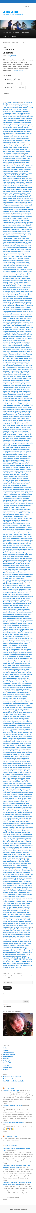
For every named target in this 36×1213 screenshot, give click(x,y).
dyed (16, 326)
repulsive (20, 722)
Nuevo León (25, 629)
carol (20, 215)
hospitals (16, 451)
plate (23, 678)
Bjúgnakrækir (21, 177)
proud (21, 702)
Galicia (15, 393)
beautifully (11, 164)
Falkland (20, 358)
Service (5, 767)
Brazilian (15, 193)
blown (11, 180)
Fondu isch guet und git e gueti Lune (21, 378)
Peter (15, 671)
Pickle (24, 673)
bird (14, 175)
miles (16, 582)
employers (14, 342)
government (26, 415)
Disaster (20, 313)
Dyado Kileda (10, 326)
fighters (27, 367)
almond (5, 117)
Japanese (27, 480)
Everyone (5, 355)
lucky (28, 545)
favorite (12, 362)
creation (26, 282)
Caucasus (15, 220)
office (17, 636)
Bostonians (10, 189)
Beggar (9, 166)
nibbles (9, 618)
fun (21, 389)
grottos (29, 422)
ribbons (28, 725)
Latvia (8, 531)
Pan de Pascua (27, 651)
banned (21, 155)
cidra (29, 247)
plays (8, 680)
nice (12, 618)
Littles (4, 542)
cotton (14, 276)
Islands (5, 475)
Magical (13, 554)
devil (4, 309)
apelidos (10, 127)
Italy (15, 475)
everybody (24, 353)
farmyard (15, 360)
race (27, 711)
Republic (14, 722)
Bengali (28, 169)
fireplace (26, 371)
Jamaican (19, 478)
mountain (10, 596)
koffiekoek (11, 515)
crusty (4, 287)
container (19, 271)
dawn (29, 295)
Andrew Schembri (8, 122)
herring (16, 438)
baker (13, 151)
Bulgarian (11, 200)
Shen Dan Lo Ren (7, 773)
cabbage (26, 204)
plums (8, 682)
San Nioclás (27, 747)
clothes (15, 253)
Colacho (5, 258)
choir (11, 235)
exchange (11, 355)
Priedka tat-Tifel (16, 698)
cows (8, 280)
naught (9, 611)
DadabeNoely (16, 293)
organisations (23, 642)
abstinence (16, 104)
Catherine (25, 218)
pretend (28, 694)
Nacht (29, 604)
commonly (19, 262)
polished (24, 683)
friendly (24, 386)
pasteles (11, 660)
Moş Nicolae (26, 594)
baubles (5, 162)
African (19, 109)
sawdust (15, 754)
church (8, 247)
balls (9, 153)
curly (26, 289)
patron (4, 662)
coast (13, 255)
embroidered (6, 342)
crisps (21, 284)
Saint (25, 743)
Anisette (29, 124)
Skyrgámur (15, 789)
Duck (12, 324)
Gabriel (24, 391)
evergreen (17, 353)
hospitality (10, 451)
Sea (10, 760)
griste (19, 422)
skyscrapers (22, 789)
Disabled (5, 313)
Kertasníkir (27, 505)
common (12, 262)
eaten (16, 329)
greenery (14, 420)
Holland (24, 445)
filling (31, 369)
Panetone (23, 653)
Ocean (10, 636)
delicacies (28, 300)
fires (10, 373)
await (18, 144)
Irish (20, 473)
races (31, 711)
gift (19, 404)
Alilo (22, 115)
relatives (21, 718)
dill (23, 311)
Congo (25, 267)
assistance (17, 137)
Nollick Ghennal (14, 625)
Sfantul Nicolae (7, 769)
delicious (15, 302)
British (9, 197)
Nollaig (15, 624)
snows (26, 794)
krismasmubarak (7, 524)
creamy (21, 282)
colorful (16, 260)
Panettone (29, 653)
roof (25, 734)
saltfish (24, 745)
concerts (10, 267)
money (5, 593)
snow (8, 794)
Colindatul (26, 258)
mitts (16, 589)
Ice (31, 456)
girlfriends (26, 405)
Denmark (29, 302)
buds (31, 198)
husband (12, 456)
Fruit (4, 389)
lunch (23, 547)
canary (28, 207)
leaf (7, 534)
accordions (6, 106)
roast (19, 731)
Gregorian (11, 422)
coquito (5, 275)
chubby (18, 246)
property (5, 702)
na (22, 604)
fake (12, 358)
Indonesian (22, 467)
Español (8, 349)
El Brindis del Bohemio (25, 335)
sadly (4, 743)
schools (26, 756)
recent (15, 714)
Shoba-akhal (13, 776)
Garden (28, 395)
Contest (25, 271)
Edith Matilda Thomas (15, 331)
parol (15, 658)
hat (29, 433)
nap (12, 607)
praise (4, 693)
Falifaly (16, 358)
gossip (21, 415)
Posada (12, 689)
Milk (24, 582)
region (28, 716)
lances (25, 527)
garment (19, 396)
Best (20, 171)
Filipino (24, 369)
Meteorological (7, 580)
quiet (20, 711)
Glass (11, 407)
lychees (20, 549)
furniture (5, 391)
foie (4, 378)
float (8, 376)
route (12, 736)
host (21, 451)
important (12, 465)
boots (30, 187)
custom (18, 291)
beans (27, 162)
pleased (13, 680)
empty (19, 342)
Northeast (5, 627)
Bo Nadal (29, 180)
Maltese (30, 560)
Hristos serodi (10, 455)
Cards (29, 213)
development (26, 307)
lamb (17, 527)
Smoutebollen (15, 792)
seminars (9, 763)
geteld (4, 404)
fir (20, 371)
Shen (28, 771)
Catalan (14, 218)
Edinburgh (5, 331)
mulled (28, 598)
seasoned (5, 762)
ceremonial (29, 222)
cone (14, 267)
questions (5, 711)
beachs (19, 162)
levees (15, 536)
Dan (4, 295)
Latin (4, 531)
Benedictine (22, 169)
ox (14, 647)
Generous (11, 400)
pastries (22, 660)
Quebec (16, 709)
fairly (28, 356)
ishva (29, 473)
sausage (18, 753)
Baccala (15, 147)
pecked (5, 665)
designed (21, 306)
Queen (21, 709)
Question (26, 709)
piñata (11, 674)
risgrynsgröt (28, 729)
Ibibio (25, 456)
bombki (10, 186)
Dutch (4, 326)
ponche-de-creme (11, 685)
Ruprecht (10, 738)
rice (8, 727)
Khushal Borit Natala (17, 509)
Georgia (27, 400)
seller (4, 763)
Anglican (5, 124)
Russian (23, 738)
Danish (13, 295)
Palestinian (10, 651)
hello (31, 436)
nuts (18, 631)
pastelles (17, 660)
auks (22, 140)
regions (5, 718)
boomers (19, 187)
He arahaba (20, 435)
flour (15, 376)
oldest (27, 636)
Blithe (23, 178)
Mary (21, 565)
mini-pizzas (15, 584)
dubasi (9, 324)
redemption (23, 716)
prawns (14, 693)
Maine (26, 554)
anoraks (15, 126)
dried (21, 322)
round (8, 736)
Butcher (25, 202)
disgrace (17, 315)
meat (21, 573)
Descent (11, 306)
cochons (23, 255)
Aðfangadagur (7, 146)
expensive (11, 356)
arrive (4, 135)
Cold (9, 258)
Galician (19, 393)
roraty (4, 736)
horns (17, 449)
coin (21, 256)
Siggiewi (17, 780)
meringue (5, 578)
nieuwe (25, 618)
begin (18, 166)
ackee (11, 106)
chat (15, 227)
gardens (5, 396)
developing (19, 307)
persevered (25, 669)
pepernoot (23, 665)
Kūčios (28, 524)
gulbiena (26, 425)
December (20, 296)
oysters (26, 647)
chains (21, 224)
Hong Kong (17, 447)
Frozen (28, 387)
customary (24, 291)
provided (26, 702)
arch (25, 131)
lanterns (11, 529)
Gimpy (4, 405)
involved (11, 473)
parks (12, 658)
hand (19, 431)
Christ (4, 237)
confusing (19, 267)
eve (4, 353)
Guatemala (18, 424)
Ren (24, 720)
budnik (27, 198)
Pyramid (24, 707)
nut (16, 631)
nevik (4, 616)
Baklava (28, 151)
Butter (30, 202)
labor (28, 525)
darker (20, 295)
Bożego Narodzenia (11, 191)
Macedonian (22, 551)
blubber (16, 180)
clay (23, 251)
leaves (10, 534)
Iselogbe (24, 473)
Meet (9, 574)
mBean (22, 571)
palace (4, 651)
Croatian (5, 286)
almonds (10, 117)
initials (11, 469)
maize (4, 556)
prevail (19, 696)
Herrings (21, 438)
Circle (22, 249)
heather (5, 436)
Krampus (25, 518)
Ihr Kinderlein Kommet (23, 460)
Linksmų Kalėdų (19, 538)
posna (22, 689)
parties (26, 658)
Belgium (13, 167)
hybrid (17, 456)
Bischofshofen (26, 175)
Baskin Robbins (20, 160)
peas (29, 663)
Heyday (29, 438)
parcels (28, 656)
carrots (5, 217)
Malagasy (26, 556)
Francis (28, 382)
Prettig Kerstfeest (8, 696)
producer (12, 700)
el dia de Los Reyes (8, 336)
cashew (17, 217)
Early (31, 327)
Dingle (26, 311)
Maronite (5, 565)
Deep (15, 300)
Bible (24, 173)
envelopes (11, 347)
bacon (24, 147)
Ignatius (8, 460)
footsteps (26, 380)
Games (28, 393)
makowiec (20, 556)
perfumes (10, 669)
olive (16, 638)
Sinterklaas (19, 785)
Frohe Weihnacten (20, 387)
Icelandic (16, 458)
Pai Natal (11, 649)
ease (7, 329)
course (5, 280)
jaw (12, 482)
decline (11, 298)
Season (28, 760)
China (17, 233)
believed (18, 167)
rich (16, 727)
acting (15, 106)
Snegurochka (29, 792)
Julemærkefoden (15, 491)
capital (14, 213)
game (24, 393)
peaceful (17, 663)
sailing (21, 743)
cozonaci (19, 280)
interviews (20, 471)
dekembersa (20, 300)
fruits (11, 389)
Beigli (27, 166)
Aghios (14, 111)
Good (26, 413)
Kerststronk (13, 505)
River (4, 731)
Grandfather (15, 416)
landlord (30, 527)
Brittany (14, 197)
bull (22, 200)
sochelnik (5, 796)
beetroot (26, 164)
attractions (6, 140)
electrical (5, 338)
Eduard (27, 331)
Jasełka (5, 482)
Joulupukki (22, 487)
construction (6, 271)
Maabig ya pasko (28, 549)
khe (13, 507)
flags (28, 373)
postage (26, 689)
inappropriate (29, 465)
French (23, 384)
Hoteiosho (28, 451)
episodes (28, 347)
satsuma (5, 753)
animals (18, 124)
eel (30, 331)
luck (25, 545)
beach (15, 162)
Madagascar (6, 553)
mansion (28, 562)
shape (24, 769)
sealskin (23, 760)
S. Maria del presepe (21, 742)
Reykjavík (5, 725)
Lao (15, 529)
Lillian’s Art (6, 36)
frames (18, 382)
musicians (21, 602)
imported (18, 465)
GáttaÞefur (14, 398)
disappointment (12, 313)
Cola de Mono (27, 256)
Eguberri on (19, 333)
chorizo (30, 235)
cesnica (11, 224)
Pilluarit (7, 674)
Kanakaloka (21, 496)
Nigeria (29, 618)
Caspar (22, 217)
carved (13, 217)
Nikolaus (16, 620)
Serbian (5, 765)
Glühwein (17, 409)
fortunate (5, 382)
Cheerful (24, 227)
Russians (29, 738)
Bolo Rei (21, 184)
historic (5, 442)
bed (16, 164)
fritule (9, 387)
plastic (15, 678)
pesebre (11, 671)
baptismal (5, 157)
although (19, 117)
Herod (11, 438)
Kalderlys (5, 495)
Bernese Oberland (8, 171)
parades (13, 656)
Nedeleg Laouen (7, 613)
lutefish (15, 549)
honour (23, 447)
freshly (8, 386)
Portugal (29, 687)
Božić (19, 191)
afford (10, 109)
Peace (12, 663)
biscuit (4, 177)
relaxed (26, 718)
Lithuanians (25, 540)
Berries (16, 171)
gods (4, 413)
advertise (5, 109)
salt (16, 745)
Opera (14, 640)
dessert (8, 307)
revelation (29, 723)
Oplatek (18, 640)
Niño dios (5, 622)
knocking (5, 515)
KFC (10, 507)
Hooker (28, 447)
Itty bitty (23, 475)
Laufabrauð (13, 531)
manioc (18, 562)
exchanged (18, 355)
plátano (20, 678)
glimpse (25, 407)
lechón (20, 534)
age (10, 111)
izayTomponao (13, 476)
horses (5, 451)
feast (16, 362)
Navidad (14, 611)
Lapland (19, 529)
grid (16, 422)
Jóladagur (24, 485)
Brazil (10, 193)
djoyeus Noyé (20, 316)
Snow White (14, 794)
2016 (11, 104)
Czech (10, 293)
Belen (8, 167)
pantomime (21, 654)
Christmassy (12, 244)
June (31, 491)
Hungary (20, 455)
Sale (8, 745)
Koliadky (15, 516)
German (10, 402)
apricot (11, 131)
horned (13, 449)
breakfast (5, 195)
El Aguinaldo (15, 335)
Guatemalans (25, 424)
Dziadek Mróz (22, 326)
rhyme (19, 725)
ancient (29, 120)
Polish (19, 683)
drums (4, 324)
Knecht (27, 513)
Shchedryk (6, 771)
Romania (8, 734)
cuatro (24, 287)
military (20, 582)
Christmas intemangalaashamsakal (13, 240)
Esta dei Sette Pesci (17, 349)
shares (28, 769)
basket (13, 160)
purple (4, 707)
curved (13, 291)
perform (5, 669)
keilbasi (12, 504)
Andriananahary (18, 122)
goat (14, 411)
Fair (25, 356)
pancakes (12, 653)
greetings (5, 422)
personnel (5, 671)
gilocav (28, 404)
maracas (12, 564)
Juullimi (5, 493)
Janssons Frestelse (8, 480)
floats (11, 376)
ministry (20, 584)
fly (26, 376)
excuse (24, 355)
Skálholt (8, 787)
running (5, 738)
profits (23, 700)
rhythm (23, 725)
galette (10, 393)
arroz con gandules (12, 135)
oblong (26, 634)
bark (13, 158)
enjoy (31, 344)
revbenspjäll (6, 723)
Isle (8, 475)
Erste (4, 349)
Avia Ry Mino (20, 142)
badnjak (22, 149)
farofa (20, 360)
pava (19, 662)
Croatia (26, 284)
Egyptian (30, 333)
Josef (13, 487)
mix (20, 589)
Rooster (28, 734)
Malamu (13, 558)
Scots (16, 758)
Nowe (20, 629)
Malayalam (19, 558)
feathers (21, 362)
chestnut (23, 229)
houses (13, 453)
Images (26, 462)
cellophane (18, 222)
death (9, 296)
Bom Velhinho (28, 184)
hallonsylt (18, 429)
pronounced (29, 700)
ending (4, 344)
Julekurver (28, 489)
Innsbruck (29, 469)
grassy (5, 418)
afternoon (5, 111)
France (23, 382)
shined (21, 774)
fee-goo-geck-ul (12, 364)
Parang (19, 656)
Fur (28, 389)
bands (9, 155)
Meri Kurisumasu (27, 576)
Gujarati (18, 425)
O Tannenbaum (28, 633)
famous (5, 360)
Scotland (11, 758)
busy (21, 202)
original (30, 642)
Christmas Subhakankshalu (17, 242)
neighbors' (11, 614)
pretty (15, 696)
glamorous (6, 407)
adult (16, 108)
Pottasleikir (15, 691)
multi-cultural (6, 600)
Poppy (25, 685)
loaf (12, 542)
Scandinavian (6, 756)
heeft (13, 436)
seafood (14, 760)
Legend (25, 534)
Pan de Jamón (18, 651)
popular (29, 685)
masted (5, 569)
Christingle (16, 237)
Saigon (17, 743)
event (12, 353)
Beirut (4, 167)
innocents (22, 469)
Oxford (18, 647)
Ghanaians (14, 404)
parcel (23, 656)
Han (16, 431)
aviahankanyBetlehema (9, 144)
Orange (5, 642)
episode (23, 347)
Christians (10, 237)
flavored (18, 375)
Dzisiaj (28, 326)
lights (8, 538)
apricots (16, 131)
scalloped (27, 754)
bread (20, 193)
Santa (25, 749)
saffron (12, 743)
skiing (25, 787)
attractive (12, 140)
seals (18, 760)
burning (13, 202)
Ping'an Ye (29, 674)
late (31, 529)
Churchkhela (20, 247)
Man (4, 562)
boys (4, 191)
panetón (17, 653)
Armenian (26, 133)
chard (23, 226)
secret (11, 762)
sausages (25, 753)
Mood (26, 593)
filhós (19, 369)
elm (4, 340)
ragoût (8, 713)
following (7, 378)
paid (15, 649)
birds (16, 175)
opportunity (29, 640)
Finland (12, 371)
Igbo (4, 460)
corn (9, 275)
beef (19, 164)
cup (18, 289)
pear (25, 663)
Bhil (16, 173)
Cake (6, 206)
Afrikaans (24, 109)
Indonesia (15, 467)
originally (5, 644)
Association (24, 137)
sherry (13, 774)
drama (17, 320)
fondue (5, 380)
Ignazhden (14, 460)
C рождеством (16, 204)
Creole (4, 284)
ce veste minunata (24, 220)
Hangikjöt (5, 433)
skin (4, 789)
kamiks (15, 496)
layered (22, 531)
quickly (16, 711)
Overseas (5, 647)
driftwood (26, 322)
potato (4, 691)
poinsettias (23, 682)
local (29, 542)
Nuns (31, 629)
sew (29, 767)
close (11, 253)
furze (13, 391)
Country (23, 278)
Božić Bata (25, 191)
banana (5, 155)
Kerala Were (18, 504)
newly (4, 618)
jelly (15, 482)
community (6, 264)
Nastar (20, 607)
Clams (10, 251)
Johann (5, 485)
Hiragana (26, 440)
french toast (29, 384)
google (12, 415)
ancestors (23, 120)
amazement (11, 118)
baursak (10, 162)
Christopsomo (21, 244)
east (11, 329)
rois (28, 733)
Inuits (7, 473)
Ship (28, 774)
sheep (15, 771)
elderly (24, 336)
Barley (28, 158)
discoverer (6, 315)
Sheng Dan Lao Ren (18, 773)
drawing (5, 322)
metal (22, 578)
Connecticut (15, 269)
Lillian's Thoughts (13, 102)
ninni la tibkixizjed (28, 620)
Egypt (25, 333)
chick (4, 231)
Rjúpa (12, 731)
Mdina (4, 573)
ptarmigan (16, 703)
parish (4, 658)
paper (4, 656)
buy (4, 204)
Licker (24, 536)
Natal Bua (25, 607)
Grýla (8, 424)
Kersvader (21, 505)
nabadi (25, 604)
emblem (15, 340)
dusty (28, 324)
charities (28, 226)
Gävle (20, 398)
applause (14, 129)
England (22, 344)
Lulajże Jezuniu (7, 547)
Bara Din (11, 157)
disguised (23, 315)
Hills (18, 440)
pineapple (17, 674)
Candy (16, 211)
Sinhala (13, 785)
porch (18, 687)
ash (28, 135)
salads (29, 743)
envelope (5, 347)
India (4, 467)
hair (25, 427)
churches (13, 247)
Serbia (29, 763)
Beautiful (5, 164)
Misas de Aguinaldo (25, 587)
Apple (19, 129)
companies (13, 264)
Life (28, 536)
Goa (11, 411)
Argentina (5, 133)
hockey (5, 445)
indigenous (9, 467)
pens (13, 665)
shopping (28, 776)
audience (18, 140)
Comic (27, 260)
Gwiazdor (12, 427)
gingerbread (17, 405)
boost (24, 187)
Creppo (9, 284)
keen (24, 502)
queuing (11, 711)
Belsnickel (28, 167)
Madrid (18, 553)
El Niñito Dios (18, 336)
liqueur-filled (28, 538)
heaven (10, 436)
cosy (10, 276)
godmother (27, 411)
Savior (30, 753)
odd (14, 636)
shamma (19, 769)
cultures (9, 289)
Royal (20, 736)
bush (17, 202)
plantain (26, 676)
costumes (5, 276)
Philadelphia (27, 671)
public (21, 703)
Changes (29, 224)
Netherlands (18, 614)
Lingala (13, 538)
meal (8, 573)
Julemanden (6, 491)
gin (8, 405)
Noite (11, 624)
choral (25, 235)
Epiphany (17, 347)
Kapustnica (11, 498)
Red (11, 716)
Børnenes (8, 204)
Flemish (24, 375)
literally (14, 540)
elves (6, 340)
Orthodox (18, 644)
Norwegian (23, 627)
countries (17, 278)
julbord (15, 489)
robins (4, 733)
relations (15, 718)
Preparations (10, 694)
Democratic (22, 302)
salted (19, 745)
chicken (8, 231)
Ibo (29, 456)
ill (16, 462)
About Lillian (25, 32)
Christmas (16, 238)
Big (4, 175)
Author (14, 36)
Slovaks (28, 791)
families (26, 358)
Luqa (4, 549)
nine (21, 620)
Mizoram (23, 589)
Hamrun (12, 431)
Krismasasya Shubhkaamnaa (15, 522)
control (30, 271)
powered (28, 691)
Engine (17, 344)
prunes (10, 703)
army (31, 133)
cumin (14, 289)
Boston (5, 189)
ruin (27, 736)
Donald (12, 318)
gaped (23, 395)
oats (11, 634)
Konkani (10, 518)
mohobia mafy (22, 591)
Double (9, 320)
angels (29, 122)
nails (9, 607)
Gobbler (18, 411)
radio (4, 713)
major (8, 556)
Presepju (17, 694)
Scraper (26, 758)
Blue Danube (22, 180)
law (18, 531)
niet (21, 618)
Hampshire (6, 431)
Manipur (23, 562)
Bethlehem (25, 171)
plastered (10, 678)
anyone (5, 127)
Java (9, 482)
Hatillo (4, 435)
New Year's (9, 616)
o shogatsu (20, 633)
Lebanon (15, 534)
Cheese (30, 227)
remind (10, 720)
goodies (7, 415)
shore (8, 778)
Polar (4, 683)
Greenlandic (27, 420)
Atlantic (13, 138)
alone (14, 117)
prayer (22, 693)
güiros (8, 425)
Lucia (21, 545)
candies (30, 209)
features (26, 362)
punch (23, 705)
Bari (10, 158)
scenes (17, 756)
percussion (25, 667)
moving (30, 596)
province (5, 703)
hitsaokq (23, 442)
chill (9, 233)
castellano (6, 218)
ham (29, 429)
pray (18, 693)
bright (20, 195)
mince (27, 582)
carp (23, 215)
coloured (21, 260)
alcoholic (5, 115)
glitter (29, 407)
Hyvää (22, 456)
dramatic (22, 320)
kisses (16, 513)
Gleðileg (20, 407)
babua (25, 146)
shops (4, 778)
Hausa (9, 435)
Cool (23, 273)
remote (21, 720)
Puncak (19, 705)
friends (29, 386)
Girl (22, 405)
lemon (29, 534)
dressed (17, 322)
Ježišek (5, 484)
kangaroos (28, 496)
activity (26, 106)
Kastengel (18, 500)
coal (10, 255)
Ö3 (3, 634)
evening (7, 353)
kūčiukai (5, 525)
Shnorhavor (6, 776)
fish (19, 373)
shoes (19, 776)
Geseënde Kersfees (25, 402)
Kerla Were (25, 504)
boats (17, 182)
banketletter (15, 155)
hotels (4, 453)
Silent (10, 782)
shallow (14, 769)
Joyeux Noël (8, 489)
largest (28, 529)
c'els (22, 204)
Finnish (17, 371)
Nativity (27, 609)
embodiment (21, 340)
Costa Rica (26, 275)
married (10, 565)
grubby (5, 424)
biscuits (9, 177)
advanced (25, 108)
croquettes (15, 286)
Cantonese (22, 211)
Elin (30, 338)
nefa (13, 613)
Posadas (17, 689)
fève (27, 366)
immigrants (6, 465)
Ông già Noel (28, 638)
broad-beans (20, 197)
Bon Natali (23, 186)
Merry (10, 578)
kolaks (27, 515)
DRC (9, 322)
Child (19, 231)
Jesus (27, 482)
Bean (23, 162)
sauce (10, 753)
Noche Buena (25, 622)
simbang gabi (20, 782)
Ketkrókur (5, 507)
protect (17, 702)
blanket (5, 178)
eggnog (10, 333)
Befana (5, 166)
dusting (24, 324)
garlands (10, 396)
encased (24, 342)
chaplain (10, 226)
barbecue (22, 157)
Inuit (4, 473)
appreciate (6, 131)
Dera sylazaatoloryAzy (18, 304)
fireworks (15, 373)
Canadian (16, 207)
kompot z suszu (22, 516)
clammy (5, 251)
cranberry (11, 282)
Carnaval (10, 215)
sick (13, 780)
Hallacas (12, 429)
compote (12, 266)
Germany (16, 402)
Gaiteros (5, 393)
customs (29, 291)
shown (12, 778)
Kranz (30, 518)
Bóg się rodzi (28, 182)
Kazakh (5, 502)
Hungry (25, 455)
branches (5, 193)
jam (9, 478)
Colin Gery (20, 258)
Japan (21, 480)
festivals (19, 366)
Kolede (10, 516)
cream (16, 282)
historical (10, 442)
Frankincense (6, 384)
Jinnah (27, 484)
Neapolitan (26, 611)
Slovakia (23, 791)
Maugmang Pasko (17, 569)
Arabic (21, 131)
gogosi (8, 413)
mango (14, 562)
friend (19, 386)
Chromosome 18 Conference (11, 32)
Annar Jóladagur (7, 126)
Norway (16, 627)
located (5, 544)
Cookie (10, 273)
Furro (9, 391)
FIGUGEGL (6, 369)
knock (31, 513)
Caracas (18, 213)
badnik (17, 149)
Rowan (16, 736)
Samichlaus (20, 747)
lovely (17, 545)
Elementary (12, 338)
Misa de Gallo (15, 587)
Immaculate (18, 464)
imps (23, 465)
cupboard (22, 289)
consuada (13, 271)
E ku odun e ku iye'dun (19, 327)
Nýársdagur (12, 633)
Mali (24, 558)
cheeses (13, 229)
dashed (25, 295)
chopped (20, 235)
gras (29, 416)
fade (22, 356)
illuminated (20, 462)
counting (12, 278)
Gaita (28, 391)
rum (30, 736)
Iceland (11, 458)
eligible (27, 338)
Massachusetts (20, 567)
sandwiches (14, 749)
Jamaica (13, 478)
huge (15, 455)
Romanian (14, 734)
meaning (12, 573)
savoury (9, 754)
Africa (14, 109)
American (29, 118)
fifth (23, 367)
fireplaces (5, 373)
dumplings (18, 324)
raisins (25, 713)
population (13, 687)
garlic (15, 396)
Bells (22, 167)
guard (12, 424)
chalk (24, 224)
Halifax (5, 429)
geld (30, 398)
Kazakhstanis (19, 502)
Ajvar (25, 113)
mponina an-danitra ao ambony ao (12, 598)
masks (10, 567)
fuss (16, 391)
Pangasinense (14, 654)
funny (24, 389)
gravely (9, 418)
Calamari (15, 206)
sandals (8, 749)
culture (5, 289)
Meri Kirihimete (17, 576)
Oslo (9, 645)
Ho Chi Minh (14, 444)
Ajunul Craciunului (18, 113)
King (21, 511)
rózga (24, 736)
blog (27, 178)
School (22, 756)
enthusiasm (26, 346)
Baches (20, 147)
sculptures (6, 760)
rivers (8, 731)
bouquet (25, 189)
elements (18, 338)
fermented (9, 366)
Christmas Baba (24, 238)
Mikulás (11, 582)
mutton (15, 604)
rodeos (25, 733)
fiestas (20, 367)
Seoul (25, 763)
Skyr (9, 789)
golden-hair (21, 413)
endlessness (10, 344)
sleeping (14, 791)
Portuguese (6, 689)
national (18, 609)
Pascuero (5, 660)
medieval (5, 574)
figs (31, 367)
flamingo (5, 375)
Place (18, 676)
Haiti (28, 427)
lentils (4, 536)
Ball (7, 153)
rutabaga (5, 740)
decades (13, 296)
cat (10, 218)
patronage (10, 662)
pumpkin (13, 705)
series (20, 765)
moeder (14, 591)
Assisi (11, 137)
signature (5, 782)
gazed (24, 398)
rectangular (6, 716)
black (26, 177)
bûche (14, 198)
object (21, 634)
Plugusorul (27, 680)
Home (7, 447)
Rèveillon (23, 723)
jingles (23, 484)
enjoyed (5, 346)
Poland (28, 682)
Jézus (9, 484)
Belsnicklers (14, 169)
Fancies (10, 360)
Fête (24, 366)
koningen (5, 518)
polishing (29, 683)
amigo (10, 120)
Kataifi (23, 500)
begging (14, 166)
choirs (16, 235)
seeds (20, 762)
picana (19, 673)
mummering (19, 600)
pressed (22, 694)
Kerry (31, 504)
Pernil (20, 669)
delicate (10, 302)
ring (21, 727)
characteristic (17, 226)
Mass (14, 567)
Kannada (5, 498)
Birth (20, 175)
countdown (6, 278)
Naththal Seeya (7, 609)
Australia (27, 140)
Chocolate (28, 233)
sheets (19, 771)
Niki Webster (9, 620)
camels (26, 206)
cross (20, 286)
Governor (5, 416)
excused (29, 355)
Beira (31, 166)
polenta (8, 683)
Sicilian (10, 780)
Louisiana (9, 545)
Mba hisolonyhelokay (13, 571)
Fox (12, 382)
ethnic (18, 351)
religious (5, 720)
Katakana (28, 500)
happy (10, 433)
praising (9, 693)
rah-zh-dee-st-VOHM (16, 713)
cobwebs (18, 255)
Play (27, 678)
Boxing (30, 189)
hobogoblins (29, 444)
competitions (28, 264)
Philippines (14, 673)
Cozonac (13, 280)
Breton (11, 195)
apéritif (15, 127)
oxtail (21, 647)
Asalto (24, 135)
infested (28, 467)
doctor (27, 316)
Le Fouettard (19, 533)
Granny (22, 416)
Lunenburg (29, 547)
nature (4, 611)
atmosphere (19, 138)
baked (9, 151)
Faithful (8, 358)
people (17, 665)
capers (9, 213)
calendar (20, 206)
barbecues (6, 158)
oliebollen (11, 638)
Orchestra (16, 642)
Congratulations (7, 269)
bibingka (20, 173)
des (8, 306)
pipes (12, 676)
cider (25, 247)
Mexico (14, 580)
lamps (21, 527)
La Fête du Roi (22, 525)
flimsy (4, 376)
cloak (4, 253)
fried (16, 386)
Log (14, 544)
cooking (19, 273)
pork (21, 687)
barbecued (29, 157)
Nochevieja (6, 624)
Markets (28, 564)
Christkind (23, 237)
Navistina (19, 611)
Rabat (24, 711)
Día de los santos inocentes (18, 309)
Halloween (25, 429)
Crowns (29, 286)
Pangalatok (6, 654)
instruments (13, 471)
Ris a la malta (11, 729)
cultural (28, 287)
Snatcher (22, 792)
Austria (11, 142)
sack (29, 742)
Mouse (22, 596)
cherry (18, 229)
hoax (19, 444)
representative (7, 722)
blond (30, 178)
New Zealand (17, 616)
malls (21, 560)
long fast (22, 544)
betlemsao (11, 173)
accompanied (24, 104)
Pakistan (19, 649)
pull (10, 705)
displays (13, 316)
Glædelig (23, 409)
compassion (20, 264)
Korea (15, 518)
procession (6, 700)
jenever (19, 482)
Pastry (27, 660)
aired (10, 113)
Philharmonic (6, 673)
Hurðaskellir (6, 456)
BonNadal (10, 187)
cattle (10, 220)
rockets (20, 733)
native (23, 609)
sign (26, 780)
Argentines (12, 133)
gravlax (14, 418)
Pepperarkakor (7, 667)
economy (21, 329)
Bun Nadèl (27, 200)
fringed (5, 387)
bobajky (22, 182)
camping (5, 207)
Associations (6, 138)
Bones (4, 187)
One (23, 638)
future (20, 391)
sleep (9, 791)
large (23, 529)
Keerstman (6, 504)
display (8, 316)
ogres (21, 636)
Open (9, 640)
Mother (5, 596)
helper (7, 438)
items (18, 475)
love (14, 545)
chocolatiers (6, 235)
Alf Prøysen (17, 115)
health (25, 435)
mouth (26, 596)
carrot (27, 215)
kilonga (13, 511)
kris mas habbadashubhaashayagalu (13, 520)
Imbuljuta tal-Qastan (8, 464)
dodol (30, 316)
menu (10, 576)
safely (8, 743)
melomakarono (28, 574)
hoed (9, 445)
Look (27, 544)
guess (4, 425)
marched (23, 564)
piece (30, 673)
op (7, 640)
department (6, 304)
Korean (20, 518)
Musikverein (27, 602)
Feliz (4, 366)
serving (10, 767)
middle (18, 580)
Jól (20, 485)
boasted (12, 182)
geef (27, 398)
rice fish (11, 727)
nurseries (11, 631)
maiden (18, 554)
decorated (26, 298)
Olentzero (5, 638)
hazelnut (13, 435)
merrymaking (16, 578)
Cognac (17, 256)
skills (28, 787)
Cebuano (5, 222)
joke (17, 485)
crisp (17, 284)
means (18, 573)
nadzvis (21, 605)
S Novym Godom (15, 740)
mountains (16, 596)
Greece (23, 418)
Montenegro (21, 593)
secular (15, 762)
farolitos (25, 360)
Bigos (6, 175)
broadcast (27, 197)
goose (16, 415)
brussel (10, 198)
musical (15, 602)
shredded (17, 778)
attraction (26, 138)
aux (15, 142)
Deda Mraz (10, 300)
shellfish (24, 771)
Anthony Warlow (22, 126)
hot (23, 451)
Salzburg (28, 745)
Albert (29, 113)
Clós (7, 253)
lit (10, 540)
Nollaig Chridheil (22, 624)
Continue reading (19, 70)
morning (5, 594)
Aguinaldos (19, 111)
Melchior (21, 574)
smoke (8, 792)
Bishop (14, 177)
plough (18, 680)
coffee (12, 256)
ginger (11, 405)
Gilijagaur (23, 404)
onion (4, 640)
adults (20, 108)
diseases (12, 315)
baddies (5, 149)
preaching (27, 693)
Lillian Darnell (11, 11)
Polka (4, 685)
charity (5, 227)
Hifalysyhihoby (7, 440)
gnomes (7, 411)
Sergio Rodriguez (13, 765)
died (8, 311)
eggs (14, 333)
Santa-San (9, 751)
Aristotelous (19, 133)
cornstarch (14, 275)
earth (4, 329)
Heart (29, 435)
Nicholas (16, 618)
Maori (8, 564)
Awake (22, 144)
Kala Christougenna (17, 493)
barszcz (5, 160)
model (28, 589)
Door (25, 318)
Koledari (5, 516)
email (10, 340)
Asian (31, 135)
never (29, 614)
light (31, 536)
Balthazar (20, 153)
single (9, 785)
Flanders (10, 375)
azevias (27, 144)
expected (5, 356)
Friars (12, 386)
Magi (9, 554)
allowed (26, 115)
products (18, 700)
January (17, 480)
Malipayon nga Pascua (13, 560)
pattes (15, 662)
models (5, 591)
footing (21, 380)
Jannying (25, 478)
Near (31, 611)
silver (14, 782)
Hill (16, 440)
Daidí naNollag (24, 293)
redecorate (16, 716)
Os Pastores (24, 644)
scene (12, 756)
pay (9, 663)
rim (18, 727)
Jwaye (9, 493)
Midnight (23, 580)
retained (28, 722)
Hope (4, 449)
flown (23, 376)
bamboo (26, 153)
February (5, 364)
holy (4, 447)
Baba (12, 146)
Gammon (13, 395)
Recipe (20, 714)
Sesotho (15, 767)
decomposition (18, 298)
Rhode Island (12, 725)
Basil (9, 160)
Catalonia (19, 218)
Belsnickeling (6, 169)
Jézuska (14, 484)
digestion (19, 311)
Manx (4, 564)
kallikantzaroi (9, 496)
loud (30, 544)
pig (3, 674)
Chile (28, 231)
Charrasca (10, 227)
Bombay (5, 186)
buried (9, 202)
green (9, 420)
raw (30, 713)
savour (5, 754)
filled (27, 369)
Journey (28, 487)
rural (15, 738)
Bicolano (29, 173)
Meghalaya (15, 574)
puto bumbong (11, 707)
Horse (21, 449)
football (16, 380)
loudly (4, 545)
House (8, 453)
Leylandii (19, 536)
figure (11, 369)
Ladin (10, 527)
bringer (30, 195)
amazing (17, 118)
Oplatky (23, 640)
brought (5, 198)
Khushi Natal (27, 509)
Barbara (16, 157)
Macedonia (15, 551)
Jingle (18, 484)
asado (20, 135)
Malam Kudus (6, 558)
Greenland (20, 420)
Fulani (18, 389)
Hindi (21, 440)
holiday (20, 445)
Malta (25, 560)
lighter (4, 538)
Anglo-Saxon (12, 124)
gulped (7, 427)
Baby (10, 147)
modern (10, 591)
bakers (23, 151)
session (20, 767)
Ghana (8, 404)
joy (3, 489)
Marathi (18, 564)
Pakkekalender (27, 649)
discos (25, 313)
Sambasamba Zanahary (9, 747)
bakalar (5, 151)
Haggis (22, 427)
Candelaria (19, 209)
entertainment (18, 346)
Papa (26, 654)
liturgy (8, 542)
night (4, 620)
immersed (25, 464)
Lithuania (19, 540)
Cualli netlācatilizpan (15, 287)
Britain (4, 197)
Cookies (14, 273)
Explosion (18, 356)
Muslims (9, 604)
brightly (25, 195)
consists (29, 269)
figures (15, 369)
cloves (24, 253)
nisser (18, 622)
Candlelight (6, 211)
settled (25, 767)
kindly (17, 511)
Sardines (21, 751)
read (4, 714)
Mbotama (27, 571)
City (29, 249)
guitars (13, 425)
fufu (15, 389)
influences (6, 469)
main (22, 554)
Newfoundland (25, 616)
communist (25, 262)
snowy (30, 794)
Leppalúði (9, 536)
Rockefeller (13, 733)
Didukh (5, 311)
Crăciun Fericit (26, 280)
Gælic (17, 427)
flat (15, 375)
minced (5, 584)
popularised (6, 687)
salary (4, 745)
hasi (27, 433)
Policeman (14, 683)
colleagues (6, 260)
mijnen (7, 582)
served (30, 765)
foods (12, 380)
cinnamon (5, 249)
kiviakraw (21, 513)
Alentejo (10, 115)
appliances (29, 129)
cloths (20, 253)
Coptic (27, 273)
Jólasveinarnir (7, 487)
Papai (30, 654)
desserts (13, 307)
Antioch (30, 126)
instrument (6, 471)
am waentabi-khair (27, 117)
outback (24, 645)
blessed (13, 178)
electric (29, 336)
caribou (5, 215)
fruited (8, 389)
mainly (30, 554)
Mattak (10, 569)
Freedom (13, 384)
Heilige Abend (25, 436)
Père (30, 667)
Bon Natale (16, 186)
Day (4, 296)
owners (11, 647)
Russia (19, 738)
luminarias (15, 547)
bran (29, 191)
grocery (24, 422)
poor (18, 685)
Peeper (10, 665)
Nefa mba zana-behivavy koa (24, 613)
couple (28, 278)
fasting (5, 362)
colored (12, 260)
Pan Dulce (5, 653)
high (13, 440)
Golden (16, 413)
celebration (11, 222)
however (22, 453)
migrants (28, 580)
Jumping (27, 491)
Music (10, 602)
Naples (16, 607)
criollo (13, 284)
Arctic (28, 131)
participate (21, 658)
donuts (21, 318)
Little (31, 540)
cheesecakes (6, 229)
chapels (5, 226)
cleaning (27, 251)
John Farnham (12, 485)
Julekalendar (21, 489)
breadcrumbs (26, 193)
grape (26, 416)
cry (8, 287)
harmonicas (21, 433)
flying (29, 376)
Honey (11, 447)
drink (31, 322)
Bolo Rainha (14, 184)
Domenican (6, 318)
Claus (19, 251)
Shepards (7, 774)
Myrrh (19, 604)
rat (28, 713)
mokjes (28, 591)
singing (5, 785)
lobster (20, 542)
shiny (25, 774)
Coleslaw (13, 258)
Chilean (5, 233)
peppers (14, 667)
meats (25, 573)
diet (15, 311)
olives (20, 638)
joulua (17, 487)
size (4, 787)
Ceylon (16, 224)
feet (19, 364)
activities (20, 106)
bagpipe (27, 149)
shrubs (23, 778)
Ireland (17, 473)
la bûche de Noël (13, 525)
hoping (8, 449)
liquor (4, 540)
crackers (5, 282)
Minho (9, 584)
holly (28, 445)
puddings (25, 703)
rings (24, 727)
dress (12, 322)
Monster (14, 593)
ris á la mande (20, 729)
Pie (27, 673)
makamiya (14, 556)
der (11, 304)
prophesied (11, 702)
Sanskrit (21, 749)
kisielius (11, 513)
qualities (11, 709)
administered (10, 108)
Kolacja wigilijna (19, 515)
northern (11, 627)
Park (8, 658)
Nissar (10, 622)
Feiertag (23, 364)
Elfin (23, 338)
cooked (5, 273)
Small (4, 792)
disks (4, 316)
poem (17, 682)
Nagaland (26, 605)
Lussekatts (9, 549)
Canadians (22, 207)
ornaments (11, 644)
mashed (5, 567)
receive (11, 714)
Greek (27, 418)
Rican (4, 727)
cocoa (28, 255)
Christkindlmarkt (7, 238)
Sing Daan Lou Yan (21, 783)
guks (22, 425)
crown (24, 286)
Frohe (12, 387)
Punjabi (28, 705)
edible (30, 329)
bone (27, 186)
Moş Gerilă (19, 594)
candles (12, 211)
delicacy (5, 302)
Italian (11, 475)
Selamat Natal (26, 762)
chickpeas (14, 231)
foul (9, 382)
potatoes (9, 691)
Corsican (20, 275)
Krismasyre (16, 524)
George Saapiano (20, 400)
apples (23, 129)
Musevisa (5, 602)
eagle (27, 327)
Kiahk (4, 511)
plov (22, 680)
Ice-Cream (6, 458)
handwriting (24, 431)
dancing (8, 295)
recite (24, 714)
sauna (14, 753)
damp (30, 293)
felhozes (28, 364)
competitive (6, 266)
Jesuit (23, 482)
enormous (11, 346)
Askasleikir (6, 137)
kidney (8, 511)
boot (27, 187)
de (6, 296)
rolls (4, 734)
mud (24, 598)
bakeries (18, 151)
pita (16, 676)
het (25, 438)
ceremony (5, 224)
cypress (5, 293)
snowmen (20, 794)
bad (28, 147)
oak (6, 634)
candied (25, 209)
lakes (13, 527)
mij (3, 582)
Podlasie (12, 682)
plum (4, 682)
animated (24, 124)
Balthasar (14, 153)
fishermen (24, 373)
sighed (22, 780)
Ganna (19, 395)
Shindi (17, 774)
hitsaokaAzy (17, 442)
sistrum (29, 785)
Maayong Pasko (7, 551)
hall (8, 429)
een (4, 333)
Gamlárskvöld (7, 395)
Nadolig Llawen (14, 605)
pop (21, 685)
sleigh (18, 791)
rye (9, 740)
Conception (25, 266)
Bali (4, 153)
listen (8, 540)
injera (15, 469)
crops (10, 286)
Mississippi (11, 589)
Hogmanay (14, 445)
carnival (15, 215)
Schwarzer (6, 758)
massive (28, 567)
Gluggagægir (10, 409)
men (7, 576)
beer (22, 164)
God (22, 411)
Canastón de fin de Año (9, 209)
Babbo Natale (19, 146)
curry (8, 291)
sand (4, 749)
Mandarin (8, 562)
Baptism (26, 155)
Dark (16, 295)
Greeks (5, 420)
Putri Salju (18, 707)
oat (8, 634)
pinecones (23, 674)
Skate (16, 787)
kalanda (26, 493)
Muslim (5, 604)
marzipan (26, 565)
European (23, 351)
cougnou (25, 276)
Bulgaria (5, 200)
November (10, 629)
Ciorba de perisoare (14, 249)
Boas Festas (6, 182)
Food (8, 380)
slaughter (29, 789)
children (24, 231)
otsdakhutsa (14, 645)
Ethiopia (13, 351)
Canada (10, 207)
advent (31, 108)
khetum (17, 507)
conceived (19, 266)
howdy (18, 453)
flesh (28, 375)
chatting (19, 227)
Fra (15, 382)
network (24, 614)
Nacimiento (6, 605)
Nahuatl (5, 607)
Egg (6, 333)
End (28, 342)
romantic (20, 734)
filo (3, 371)
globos (4, 409)
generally (5, 400)
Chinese (22, 233)
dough (13, 320)
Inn (18, 469)
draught (28, 320)
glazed (15, 407)
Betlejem (5, 173)
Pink (9, 676)
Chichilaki (29, 229)
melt (4, 576)
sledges (5, 791)
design (17, 306)
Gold (11, 413)
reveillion (17, 723)
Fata (8, 362)
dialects (28, 309)
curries (5, 291)
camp (30, 206)
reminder (15, 720)
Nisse (14, 622)
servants (24, 765)
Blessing (18, 178)
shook (23, 776)
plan (22, 676)
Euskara (28, 351)
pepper (28, 665)
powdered (22, 691)
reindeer (10, 718)
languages (6, 529)
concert (5, 267)
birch (10, 175)
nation (14, 609)
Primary (23, 698)
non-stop (22, 625)
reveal (12, 723)
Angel (25, 122)
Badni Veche (11, 149)
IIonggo (13, 462)
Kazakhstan (11, 502)
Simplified (5, 783)
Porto (25, 687)
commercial (6, 262)
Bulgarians (17, 200)
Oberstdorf (16, 634)
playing (5, 680)
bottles (20, 189)
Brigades (15, 195)
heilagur (18, 436)
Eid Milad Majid (7, 335)
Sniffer (4, 794)
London (17, 544)
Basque (27, 160)
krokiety (22, 524)
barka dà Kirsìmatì (21, 158)
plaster (5, 678)
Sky (7, 789)
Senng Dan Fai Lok (17, 763)
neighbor (5, 614)
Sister (25, 785)
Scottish (21, 758)
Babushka (5, 147)
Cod (9, 256)
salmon (12, 745)
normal (27, 625)
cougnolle (19, 276)
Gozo (10, 416)
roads (16, 731)
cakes (10, 206)
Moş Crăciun (11, 594)
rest (24, 722)
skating (20, 787)
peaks (22, 663)
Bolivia (9, 184)
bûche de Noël (21, 198)
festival (14, 366)
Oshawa (5, 645)
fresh (4, 386)
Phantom (20, 671)
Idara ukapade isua (25, 458)
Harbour (15, 433)
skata (12, 787)
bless (9, 178)
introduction (27, 471)
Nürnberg (5, 631)
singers (29, 783)
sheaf (11, 771)
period (16, 669)
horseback (26, 449)
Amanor (5, 118)
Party (30, 658)
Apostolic (20, 127)
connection (23, 269)
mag (21, 553)
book (14, 187)
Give (31, 405)
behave (23, 166)
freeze (18, 384)
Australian (6, 142)
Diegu (12, 311)
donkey (16, 318)
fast (29, 360)
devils (7, 309)
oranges (10, 642)
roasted (24, 731)
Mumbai (13, 600)
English (27, 344)
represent (29, 720)
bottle (16, 189)
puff (7, 705)
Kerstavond (6, 505)
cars (9, 217)
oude (20, 645)
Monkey (9, 593)
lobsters (25, 542)
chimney (12, 233)
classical (14, 251)
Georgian (5, 402)
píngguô (5, 676)
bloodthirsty (6, 180)
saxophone (21, 754)
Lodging (10, 544)
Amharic (5, 120)
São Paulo (16, 751)
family (30, 358)
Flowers (19, 376)
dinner (31, 311)
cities (26, 249)
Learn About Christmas (9, 51)
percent (19, 667)
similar (26, 782)
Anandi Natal (16, 120)
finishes (7, 371)
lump (20, 547)
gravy (18, 418)
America (23, 118)
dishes (29, 315)
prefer (4, 694)
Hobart (23, 444)
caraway (24, 213)
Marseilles (16, 565)
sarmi (26, 751)
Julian (22, 491)
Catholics (5, 220)
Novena (16, 629)
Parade (9, 656)
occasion (5, 636)
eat (14, 329)
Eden (26, 329)
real (7, 714)
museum (25, 600)
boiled (4, 184)
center (24, 222)
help (4, 438)
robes (28, 731)
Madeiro (12, 553)
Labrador (5, 527)
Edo (23, 331)
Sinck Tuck (12, 783)
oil (23, 636)
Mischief (5, 589)
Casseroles (28, 217)
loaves (16, 542)
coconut (5, 256)
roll (31, 733)
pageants (5, 649)
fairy (4, 358)
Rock (8, 733)
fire (22, 371)
